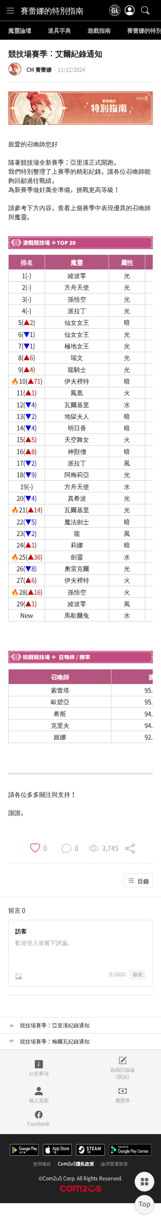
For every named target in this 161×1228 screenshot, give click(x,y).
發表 (137, 974)
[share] (130, 847)
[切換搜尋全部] (145, 10)
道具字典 (59, 30)
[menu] (10, 10)
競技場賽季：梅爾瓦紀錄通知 (55, 1041)
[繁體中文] (115, 10)
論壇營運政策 (114, 1164)
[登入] (130, 10)
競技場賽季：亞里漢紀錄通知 (55, 1025)
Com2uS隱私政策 (76, 1164)
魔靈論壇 (19, 30)
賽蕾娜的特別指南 (52, 10)
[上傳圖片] (18, 976)
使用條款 (42, 1164)
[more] (144, 1182)
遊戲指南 (99, 30)
